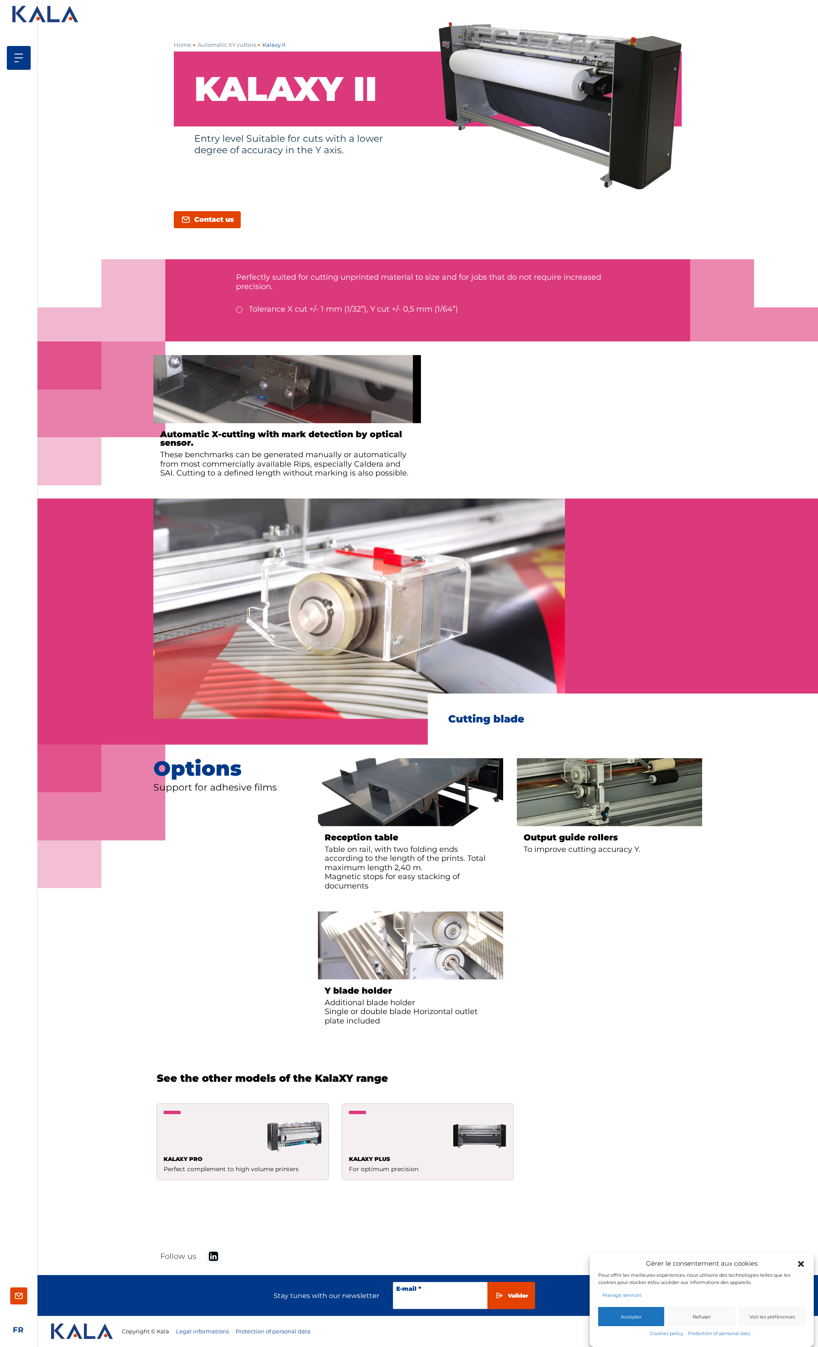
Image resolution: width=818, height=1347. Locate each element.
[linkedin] (213, 1256)
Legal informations (202, 1331)
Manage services (621, 1295)
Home (182, 45)
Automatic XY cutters (227, 45)
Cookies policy (666, 1333)
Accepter (631, 1316)
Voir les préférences (772, 1316)
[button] (801, 1263)
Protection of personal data (719, 1333)
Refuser (702, 1316)
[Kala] (46, 14)
